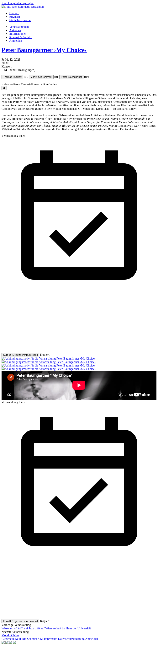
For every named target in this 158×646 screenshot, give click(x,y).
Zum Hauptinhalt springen (18, 3)
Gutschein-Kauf (11, 638)
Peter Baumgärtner (71, 76)
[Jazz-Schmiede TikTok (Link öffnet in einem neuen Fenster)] (14, 642)
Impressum (50, 638)
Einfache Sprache (20, 20)
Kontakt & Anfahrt (20, 37)
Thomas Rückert (12, 76)
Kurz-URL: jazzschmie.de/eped (20, 354)
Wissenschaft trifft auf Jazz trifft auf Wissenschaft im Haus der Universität (46, 628)
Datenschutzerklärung (71, 638)
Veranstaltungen (19, 26)
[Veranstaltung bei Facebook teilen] (30, 321)
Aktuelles (15, 30)
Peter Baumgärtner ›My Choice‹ (44, 49)
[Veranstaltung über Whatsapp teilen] (30, 351)
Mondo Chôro (10, 635)
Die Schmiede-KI (32, 638)
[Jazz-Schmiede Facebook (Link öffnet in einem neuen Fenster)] (3, 642)
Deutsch (14, 13)
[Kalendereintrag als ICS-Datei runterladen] (79, 291)
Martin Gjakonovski (41, 76)
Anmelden (15, 40)
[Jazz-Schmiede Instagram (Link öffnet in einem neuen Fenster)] (7, 642)
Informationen (17, 33)
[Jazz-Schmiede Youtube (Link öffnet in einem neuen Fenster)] (11, 642)
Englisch (14, 16)
